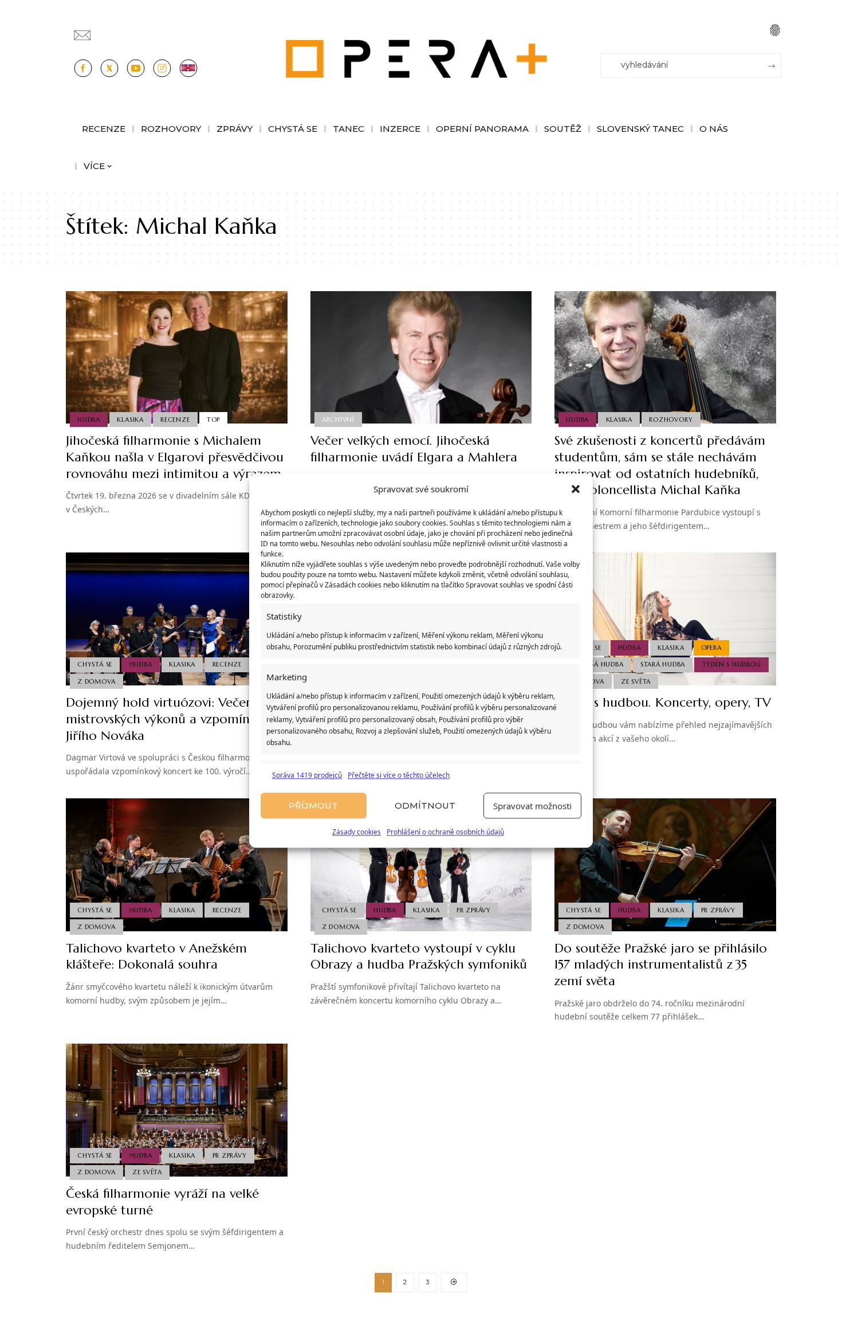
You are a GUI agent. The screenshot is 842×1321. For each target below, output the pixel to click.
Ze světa (636, 681)
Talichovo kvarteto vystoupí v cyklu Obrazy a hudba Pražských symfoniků (418, 956)
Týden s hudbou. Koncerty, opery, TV (662, 702)
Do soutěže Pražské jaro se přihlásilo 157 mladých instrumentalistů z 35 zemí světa (660, 964)
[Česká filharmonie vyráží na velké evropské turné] (177, 1110)
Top (213, 419)
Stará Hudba (662, 664)
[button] (575, 489)
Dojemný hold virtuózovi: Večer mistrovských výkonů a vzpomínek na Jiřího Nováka (173, 719)
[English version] (188, 68)
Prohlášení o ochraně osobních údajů (445, 832)
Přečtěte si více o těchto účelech (399, 775)
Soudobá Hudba (594, 664)
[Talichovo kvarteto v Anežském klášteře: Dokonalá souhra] (177, 864)
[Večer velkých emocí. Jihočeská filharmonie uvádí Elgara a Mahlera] (421, 357)
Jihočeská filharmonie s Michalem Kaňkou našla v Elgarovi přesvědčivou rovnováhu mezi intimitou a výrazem (175, 457)
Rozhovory (671, 419)
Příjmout (313, 805)
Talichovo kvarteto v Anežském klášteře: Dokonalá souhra (156, 956)
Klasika (130, 419)
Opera (711, 648)
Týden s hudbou (731, 664)
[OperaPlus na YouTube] (136, 68)
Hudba (88, 419)
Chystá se (94, 664)
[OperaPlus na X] (109, 68)
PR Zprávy (474, 910)
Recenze (175, 419)
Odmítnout (425, 805)
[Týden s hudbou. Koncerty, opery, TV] (665, 618)
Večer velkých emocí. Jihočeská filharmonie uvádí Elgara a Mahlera (413, 449)
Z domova (96, 681)
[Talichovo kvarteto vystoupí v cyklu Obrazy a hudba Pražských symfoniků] (421, 864)
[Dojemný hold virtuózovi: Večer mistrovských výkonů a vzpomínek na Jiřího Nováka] (177, 618)
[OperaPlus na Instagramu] (162, 68)
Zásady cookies (356, 832)
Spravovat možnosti (532, 806)
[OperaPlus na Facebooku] (83, 68)
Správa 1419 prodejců (307, 775)
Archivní (338, 419)
